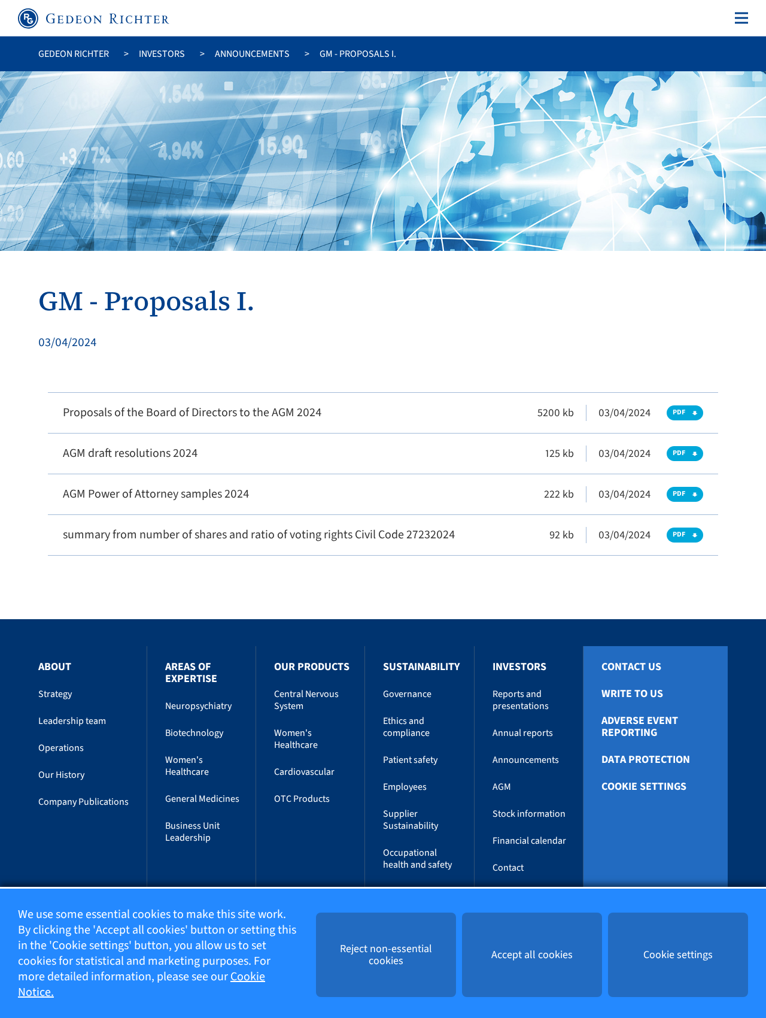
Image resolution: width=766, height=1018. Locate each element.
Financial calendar (529, 840)
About (54, 666)
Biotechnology (194, 733)
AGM (502, 786)
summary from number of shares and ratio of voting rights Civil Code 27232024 (259, 534)
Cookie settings (643, 787)
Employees (405, 786)
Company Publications (83, 801)
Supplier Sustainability (410, 819)
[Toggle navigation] (739, 18)
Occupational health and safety (417, 858)
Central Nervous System (306, 700)
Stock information (529, 813)
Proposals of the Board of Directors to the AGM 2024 (192, 412)
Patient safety (410, 759)
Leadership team (72, 721)
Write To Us (632, 694)
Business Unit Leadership (192, 831)
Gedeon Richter (73, 53)
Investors (162, 53)
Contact (508, 867)
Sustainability (421, 666)
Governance (407, 694)
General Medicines (202, 798)
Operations (61, 748)
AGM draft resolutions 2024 (130, 453)
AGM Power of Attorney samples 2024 (156, 494)
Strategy (55, 694)
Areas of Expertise (191, 672)
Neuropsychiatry (198, 706)
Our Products (311, 666)
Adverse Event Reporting (639, 727)
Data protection (645, 760)
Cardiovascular (304, 771)
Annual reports (523, 733)
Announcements (252, 53)
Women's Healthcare (187, 765)
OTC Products (302, 798)
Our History (61, 774)
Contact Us (631, 667)
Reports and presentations (521, 700)
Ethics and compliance (406, 727)
